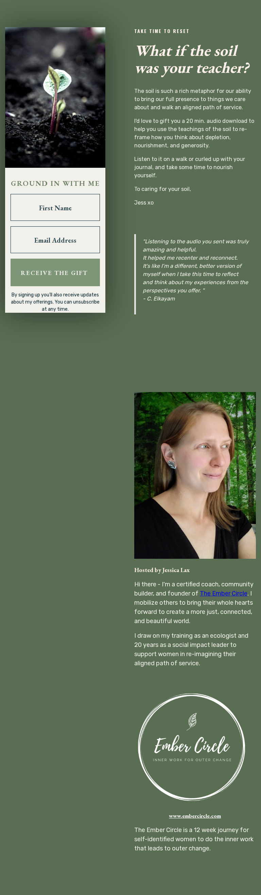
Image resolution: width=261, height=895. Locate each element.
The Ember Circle (223, 593)
